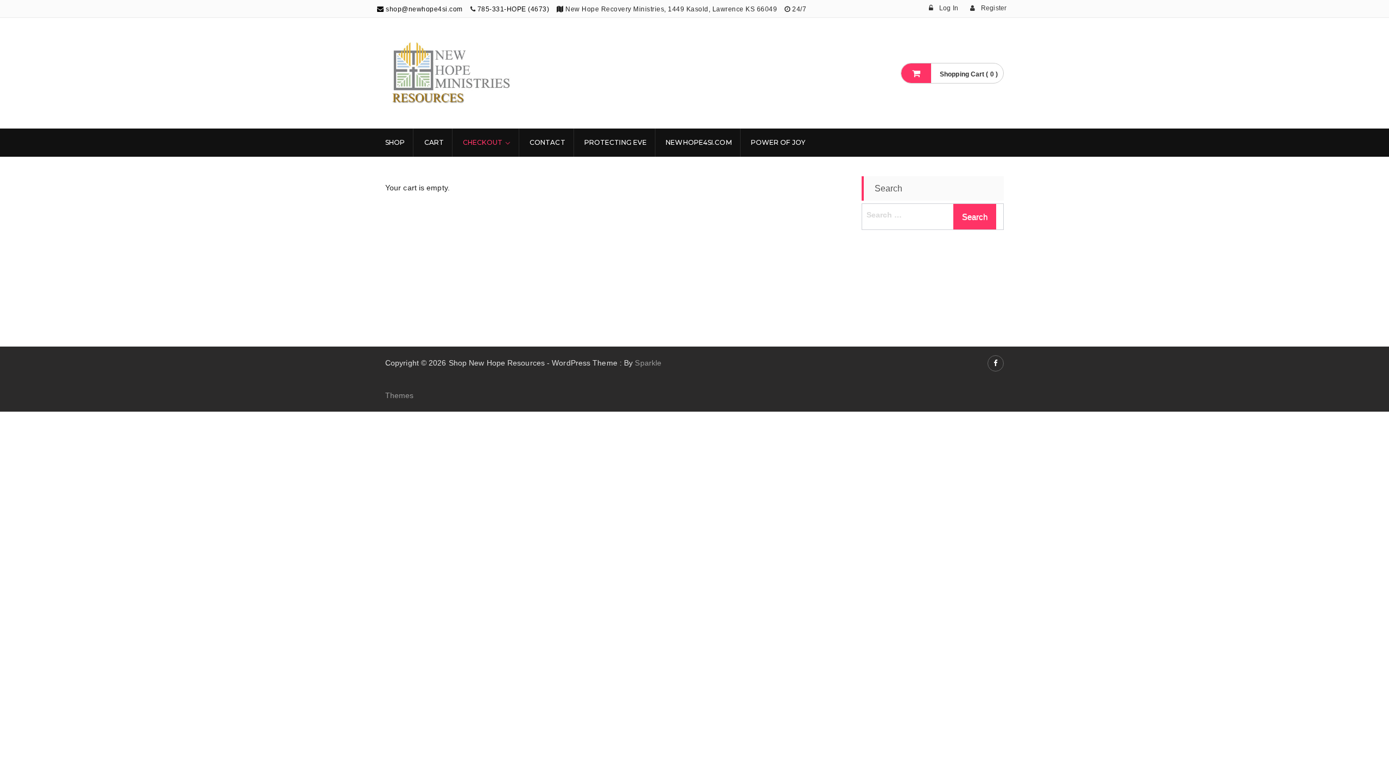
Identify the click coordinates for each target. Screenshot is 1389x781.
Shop (395, 142)
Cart (434, 142)
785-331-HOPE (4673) (513, 9)
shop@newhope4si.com (423, 9)
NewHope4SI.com (698, 142)
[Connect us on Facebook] (995, 363)
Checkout (482, 142)
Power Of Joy (778, 142)
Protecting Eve (615, 142)
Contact (547, 142)
